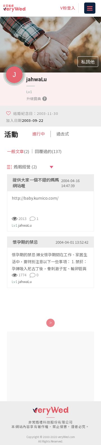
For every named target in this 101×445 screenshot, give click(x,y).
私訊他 (88, 61)
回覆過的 (48, 151)
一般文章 (18, 151)
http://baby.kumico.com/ (35, 198)
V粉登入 (67, 8)
